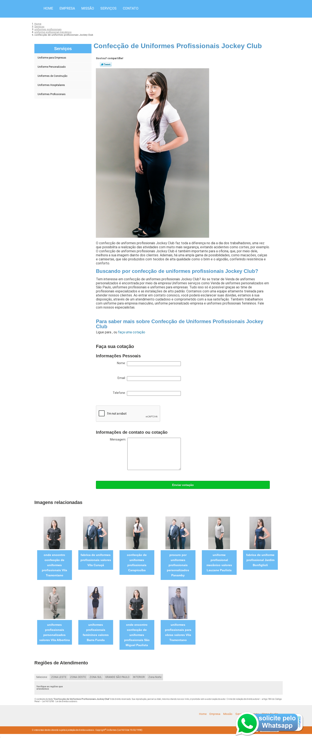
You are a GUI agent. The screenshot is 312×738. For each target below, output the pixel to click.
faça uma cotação (131, 332)
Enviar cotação (183, 485)
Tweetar (106, 64)
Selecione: (42, 677)
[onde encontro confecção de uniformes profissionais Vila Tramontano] (54, 533)
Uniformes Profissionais (52, 94)
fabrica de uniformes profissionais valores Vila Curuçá (95, 560)
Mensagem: (118, 439)
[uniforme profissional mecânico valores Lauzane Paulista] (219, 533)
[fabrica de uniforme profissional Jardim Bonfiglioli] (260, 533)
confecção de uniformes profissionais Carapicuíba (137, 562)
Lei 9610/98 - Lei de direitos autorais (59, 701)
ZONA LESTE (58, 677)
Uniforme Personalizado (52, 66)
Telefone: (120, 392)
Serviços (108, 8)
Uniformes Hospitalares (51, 85)
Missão (87, 8)
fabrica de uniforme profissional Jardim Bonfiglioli (260, 560)
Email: (122, 378)
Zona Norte (154, 677)
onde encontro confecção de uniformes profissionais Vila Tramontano (54, 565)
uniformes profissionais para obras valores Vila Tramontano (178, 632)
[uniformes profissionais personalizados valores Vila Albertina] (54, 603)
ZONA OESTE (78, 677)
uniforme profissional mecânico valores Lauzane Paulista (219, 562)
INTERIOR (139, 677)
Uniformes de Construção (52, 75)
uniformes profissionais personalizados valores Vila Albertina (54, 632)
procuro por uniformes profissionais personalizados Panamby (178, 565)
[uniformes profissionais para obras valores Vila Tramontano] (178, 603)
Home (48, 8)
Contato (130, 8)
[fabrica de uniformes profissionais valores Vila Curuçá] (95, 533)
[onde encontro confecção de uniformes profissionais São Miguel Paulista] (136, 603)
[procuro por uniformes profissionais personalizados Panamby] (178, 533)
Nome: (122, 363)
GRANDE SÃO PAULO (117, 677)
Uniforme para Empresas (52, 57)
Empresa (67, 8)
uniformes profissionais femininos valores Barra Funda (96, 632)
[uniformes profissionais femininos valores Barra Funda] (95, 603)
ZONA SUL (96, 677)
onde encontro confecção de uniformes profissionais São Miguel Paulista (137, 635)
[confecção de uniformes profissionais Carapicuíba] (136, 533)
